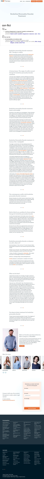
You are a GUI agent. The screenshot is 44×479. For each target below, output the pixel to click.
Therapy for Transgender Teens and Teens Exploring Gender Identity (16, 425)
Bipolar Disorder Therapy (6, 458)
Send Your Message (32, 408)
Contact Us (40, 1)
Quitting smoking (26, 458)
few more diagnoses (23, 150)
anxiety (30, 88)
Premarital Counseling (27, 455)
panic (33, 88)
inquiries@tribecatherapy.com (9, 400)
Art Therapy (4, 454)
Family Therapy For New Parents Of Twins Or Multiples (37, 423)
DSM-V (14, 264)
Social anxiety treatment (27, 463)
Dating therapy (4, 462)
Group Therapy (15, 457)
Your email (26, 393)
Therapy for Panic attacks (37, 458)
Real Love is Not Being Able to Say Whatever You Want (6, 431)
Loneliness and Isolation (16, 462)
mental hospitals (16, 94)
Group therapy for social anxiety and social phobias (16, 431)
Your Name (26, 388)
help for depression (24, 88)
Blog (24, 1)
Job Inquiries (27, 1)
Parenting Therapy (26, 454)
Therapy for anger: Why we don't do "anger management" (16, 436)
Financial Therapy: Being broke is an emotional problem (16, 453)
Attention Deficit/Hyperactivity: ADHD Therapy (37, 432)
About (21, 1)
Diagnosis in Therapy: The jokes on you (19, 80)
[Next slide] (5, 372)
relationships (25, 253)
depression (26, 159)
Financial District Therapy (37, 426)
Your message (27, 398)
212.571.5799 (34, 1)
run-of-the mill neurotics (20, 84)
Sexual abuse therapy (26, 461)
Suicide (10, 258)
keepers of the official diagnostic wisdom (24, 173)
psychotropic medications (26, 122)
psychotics (11, 90)
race (33, 216)
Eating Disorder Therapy (6, 463)
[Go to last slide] (3, 372)
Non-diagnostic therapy (37, 425)
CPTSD (25, 426)
